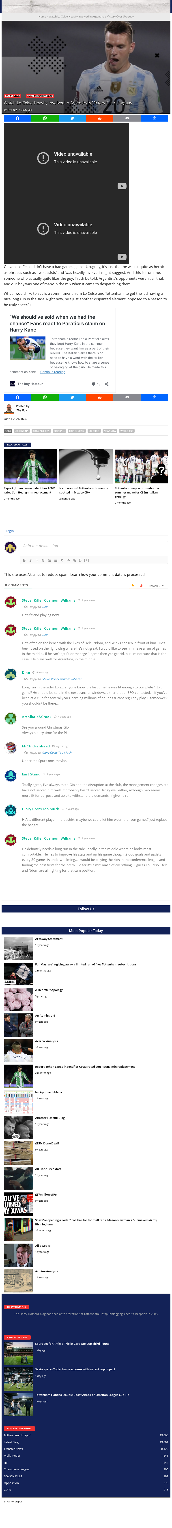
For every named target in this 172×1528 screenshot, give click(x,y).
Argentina (21, 430)
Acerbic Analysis (46, 1041)
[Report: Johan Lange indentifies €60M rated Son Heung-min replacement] (30, 466)
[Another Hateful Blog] (18, 1127)
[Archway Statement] (18, 948)
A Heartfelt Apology (49, 990)
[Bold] (24, 560)
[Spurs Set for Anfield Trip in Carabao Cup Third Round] (18, 1353)
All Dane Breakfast (48, 1169)
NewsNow (110, 430)
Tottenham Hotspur (40, 96)
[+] (86, 560)
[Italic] (31, 560)
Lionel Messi (76, 430)
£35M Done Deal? (47, 1143)
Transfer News (13, 1449)
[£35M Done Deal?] (18, 1153)
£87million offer (46, 1194)
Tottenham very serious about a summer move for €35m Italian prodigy (137, 492)
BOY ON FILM (13, 1476)
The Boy (12, 109)
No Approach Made (48, 1092)
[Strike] (43, 560)
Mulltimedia (12, 1456)
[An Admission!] (18, 1025)
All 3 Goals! (43, 1246)
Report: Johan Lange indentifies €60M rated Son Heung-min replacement (29, 490)
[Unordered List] (56, 560)
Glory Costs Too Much (56, 753)
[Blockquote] (62, 560)
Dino (45, 607)
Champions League (16, 1469)
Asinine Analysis (46, 1271)
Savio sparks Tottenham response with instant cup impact (75, 1369)
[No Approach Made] (18, 1101)
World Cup (126, 430)
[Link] (74, 560)
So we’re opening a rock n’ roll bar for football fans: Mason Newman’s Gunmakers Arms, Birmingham (96, 1222)
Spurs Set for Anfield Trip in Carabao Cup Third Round (72, 1344)
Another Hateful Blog (50, 1118)
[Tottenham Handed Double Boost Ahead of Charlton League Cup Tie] (18, 1404)
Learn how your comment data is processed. (108, 574)
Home (42, 16)
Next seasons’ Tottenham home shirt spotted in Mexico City (84, 490)
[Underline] (37, 560)
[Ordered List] (49, 560)
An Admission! (45, 1015)
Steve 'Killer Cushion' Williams (61, 679)
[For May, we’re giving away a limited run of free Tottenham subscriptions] (18, 974)
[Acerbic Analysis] (18, 1050)
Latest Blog (12, 96)
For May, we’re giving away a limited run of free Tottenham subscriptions (85, 964)
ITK (6, 1462)
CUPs (7, 1490)
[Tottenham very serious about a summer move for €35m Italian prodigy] (141, 466)
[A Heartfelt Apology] (18, 999)
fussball (59, 430)
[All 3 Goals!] (18, 1255)
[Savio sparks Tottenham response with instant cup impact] (18, 1379)
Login (9, 531)
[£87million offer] (18, 1204)
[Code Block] (68, 560)
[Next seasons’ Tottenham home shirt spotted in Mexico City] (86, 466)
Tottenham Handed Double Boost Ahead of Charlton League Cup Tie (82, 1395)
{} (80, 560)
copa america (41, 430)
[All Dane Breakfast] (18, 1178)
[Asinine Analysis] (18, 1280)
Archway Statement (48, 939)
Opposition (11, 1483)
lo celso (94, 430)
